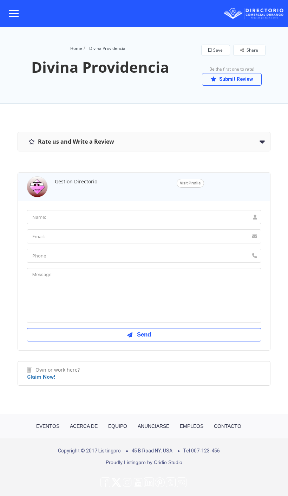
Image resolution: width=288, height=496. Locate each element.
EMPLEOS (191, 426)
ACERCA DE (84, 426)
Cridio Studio (168, 462)
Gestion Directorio (76, 181)
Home (76, 48)
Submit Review (235, 79)
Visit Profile (190, 183)
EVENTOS (47, 426)
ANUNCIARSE (153, 426)
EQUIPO (117, 426)
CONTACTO (227, 426)
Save (218, 50)
